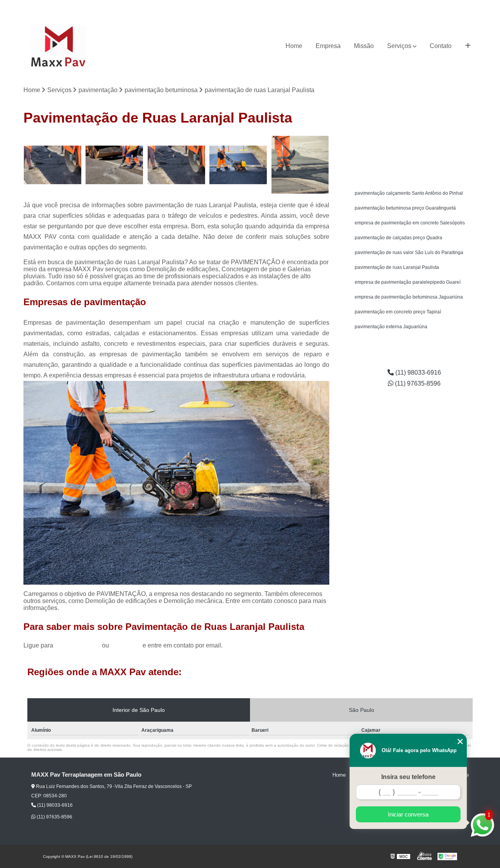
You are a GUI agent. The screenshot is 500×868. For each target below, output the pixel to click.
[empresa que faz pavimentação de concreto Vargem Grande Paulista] (115, 165)
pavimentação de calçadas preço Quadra (398, 237)
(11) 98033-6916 (412, 6)
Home (294, 46)
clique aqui (126, 645)
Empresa (328, 46)
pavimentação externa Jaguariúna (391, 326)
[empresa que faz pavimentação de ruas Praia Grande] (176, 165)
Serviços (399, 46)
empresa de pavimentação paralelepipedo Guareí (408, 282)
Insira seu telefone (408, 777)
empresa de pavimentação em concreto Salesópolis (410, 223)
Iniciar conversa (408, 814)
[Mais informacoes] (468, 46)
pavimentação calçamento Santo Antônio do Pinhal (409, 193)
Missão (364, 46)
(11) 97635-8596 (458, 6)
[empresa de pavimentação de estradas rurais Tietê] (300, 165)
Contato (441, 46)
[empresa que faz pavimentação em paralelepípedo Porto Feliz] (238, 165)
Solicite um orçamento (414, 143)
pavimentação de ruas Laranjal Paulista (397, 267)
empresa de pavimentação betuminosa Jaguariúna (409, 297)
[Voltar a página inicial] (58, 46)
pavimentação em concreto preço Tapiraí (398, 312)
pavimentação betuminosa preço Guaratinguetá (405, 208)
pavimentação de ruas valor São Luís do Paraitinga (409, 252)
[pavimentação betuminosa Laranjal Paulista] (52, 165)
